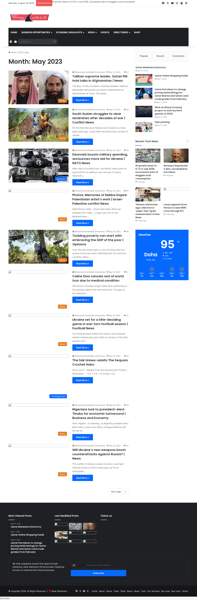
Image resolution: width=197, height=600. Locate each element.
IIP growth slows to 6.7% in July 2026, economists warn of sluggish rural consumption (93, 1)
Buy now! (165, 591)
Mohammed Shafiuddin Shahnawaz (90, 72)
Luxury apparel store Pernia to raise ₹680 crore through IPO (175, 207)
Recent (160, 56)
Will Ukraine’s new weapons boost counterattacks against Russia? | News (99, 454)
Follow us (106, 515)
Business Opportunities (36, 32)
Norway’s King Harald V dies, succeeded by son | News (176, 169)
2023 (20, 52)
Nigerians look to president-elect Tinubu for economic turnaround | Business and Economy (99, 413)
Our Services (153, 591)
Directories (121, 32)
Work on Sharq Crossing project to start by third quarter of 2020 (168, 110)
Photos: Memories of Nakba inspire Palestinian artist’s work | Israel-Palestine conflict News (99, 199)
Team (116, 591)
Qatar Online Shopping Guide (171, 75)
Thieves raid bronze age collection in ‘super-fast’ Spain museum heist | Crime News (147, 211)
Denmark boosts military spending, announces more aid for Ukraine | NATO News (100, 158)
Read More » (82, 100)
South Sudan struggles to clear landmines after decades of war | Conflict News (98, 118)
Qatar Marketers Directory (150, 67)
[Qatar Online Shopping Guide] (143, 80)
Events (105, 32)
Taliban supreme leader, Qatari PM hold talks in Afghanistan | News (99, 78)
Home (14, 32)
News (91, 32)
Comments (178, 56)
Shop (137, 32)
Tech (143, 591)
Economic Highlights (69, 32)
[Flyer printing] (143, 126)
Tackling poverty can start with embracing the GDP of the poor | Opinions (97, 240)
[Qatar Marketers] (29, 17)
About (102, 591)
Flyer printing (162, 122)
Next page (116, 491)
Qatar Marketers (59, 591)
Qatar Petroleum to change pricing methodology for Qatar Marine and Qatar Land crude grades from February (171, 94)
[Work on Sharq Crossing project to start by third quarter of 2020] (143, 111)
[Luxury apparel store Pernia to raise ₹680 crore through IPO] (176, 194)
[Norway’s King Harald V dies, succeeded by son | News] (176, 156)
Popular (144, 56)
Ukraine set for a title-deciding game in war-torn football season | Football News (100, 324)
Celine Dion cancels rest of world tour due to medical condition (98, 278)
